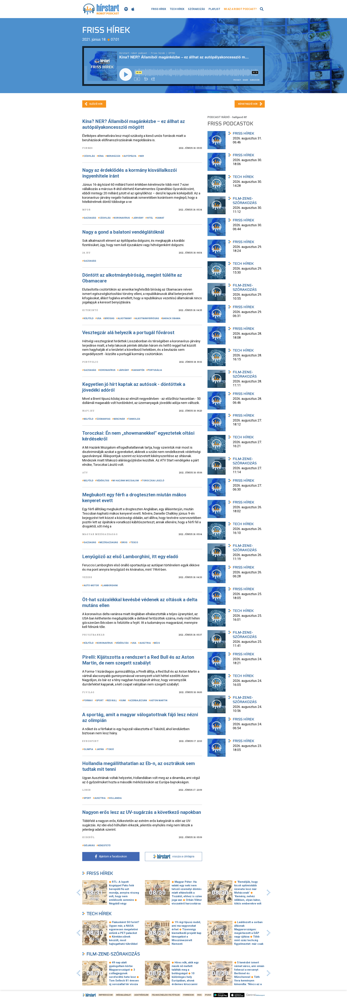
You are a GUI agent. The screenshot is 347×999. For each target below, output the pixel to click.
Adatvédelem (141, 995)
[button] (78, 892)
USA (99, 318)
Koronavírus (122, 218)
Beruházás (113, 156)
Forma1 (88, 700)
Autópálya (129, 156)
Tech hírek (177, 9)
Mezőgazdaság (108, 542)
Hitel (150, 218)
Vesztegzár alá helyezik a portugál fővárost (128, 332)
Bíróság (109, 318)
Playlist (214, 9)
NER (142, 156)
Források (188, 995)
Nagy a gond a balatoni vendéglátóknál (123, 232)
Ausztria (145, 643)
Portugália (155, 370)
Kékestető (104, 845)
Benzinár (119, 419)
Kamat (160, 218)
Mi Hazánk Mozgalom (125, 480)
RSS (199, 995)
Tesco (134, 542)
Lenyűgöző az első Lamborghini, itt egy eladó (130, 556)
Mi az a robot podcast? (240, 9)
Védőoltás (103, 480)
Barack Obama (171, 318)
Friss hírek (158, 9)
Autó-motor (91, 585)
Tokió (110, 749)
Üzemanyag (103, 419)
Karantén (138, 370)
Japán (100, 749)
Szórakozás (196, 9)
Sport (100, 700)
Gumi (123, 700)
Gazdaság (90, 218)
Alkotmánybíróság (147, 318)
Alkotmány (125, 318)
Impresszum (106, 995)
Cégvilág (89, 156)
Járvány (138, 218)
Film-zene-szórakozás (113, 954)
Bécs (157, 643)
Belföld (88, 419)
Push (208, 995)
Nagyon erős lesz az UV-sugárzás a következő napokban (141, 812)
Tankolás (134, 419)
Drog (124, 542)
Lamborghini (110, 585)
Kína (101, 156)
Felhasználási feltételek (166, 995)
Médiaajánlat (123, 995)
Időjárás (89, 845)
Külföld (88, 318)
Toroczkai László (153, 480)
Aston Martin (158, 700)
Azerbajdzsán (138, 700)
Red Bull (112, 700)
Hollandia (115, 798)
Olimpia (88, 749)
